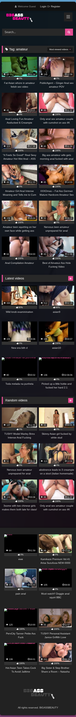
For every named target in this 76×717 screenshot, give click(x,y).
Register (55, 6)
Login (43, 6)
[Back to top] (65, 706)
